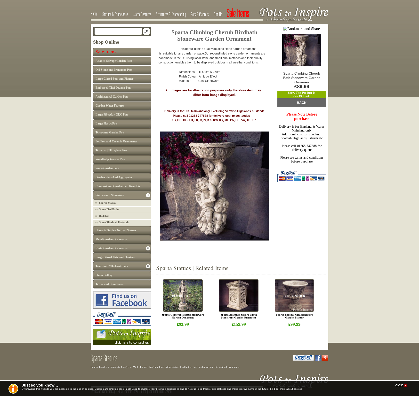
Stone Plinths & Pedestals (114, 222)
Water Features (142, 14)
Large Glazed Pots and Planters (115, 257)
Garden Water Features (110, 105)
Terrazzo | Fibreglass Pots (111, 150)
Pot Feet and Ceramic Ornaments (116, 141)
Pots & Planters (200, 14)
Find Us (217, 14)
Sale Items (106, 51)
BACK (301, 103)
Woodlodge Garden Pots (111, 159)
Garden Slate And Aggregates (114, 177)
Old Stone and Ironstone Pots (114, 69)
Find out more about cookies (286, 389)
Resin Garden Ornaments (112, 248)
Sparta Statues (107, 202)
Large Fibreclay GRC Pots (112, 114)
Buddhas (104, 215)
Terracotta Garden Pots (110, 132)
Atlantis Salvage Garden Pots (114, 60)
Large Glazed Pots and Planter (114, 78)
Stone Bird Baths (109, 209)
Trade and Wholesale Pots (112, 266)
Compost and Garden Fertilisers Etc (118, 186)
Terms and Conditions (109, 284)
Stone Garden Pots (107, 168)
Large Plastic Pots (107, 123)
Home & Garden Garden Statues (116, 230)
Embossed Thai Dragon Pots (113, 87)
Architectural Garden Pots (112, 96)
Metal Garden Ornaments (112, 239)
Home (94, 13)
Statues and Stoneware (110, 195)
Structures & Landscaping (171, 14)
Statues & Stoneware (115, 14)
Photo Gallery (104, 275)
